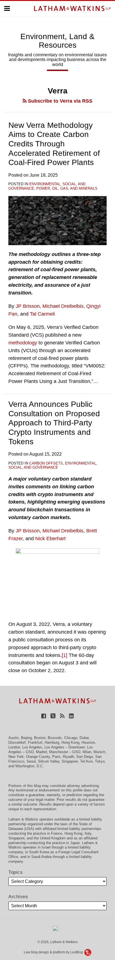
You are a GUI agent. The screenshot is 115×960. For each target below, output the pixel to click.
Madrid (41, 752)
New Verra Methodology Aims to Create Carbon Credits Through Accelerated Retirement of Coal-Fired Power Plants (54, 144)
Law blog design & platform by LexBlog (54, 952)
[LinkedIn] (71, 715)
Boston (39, 738)
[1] (64, 655)
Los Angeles (32, 747)
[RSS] (62, 715)
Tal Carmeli (42, 314)
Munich (99, 752)
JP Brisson (28, 306)
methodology (22, 343)
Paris (56, 757)
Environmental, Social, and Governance (52, 465)
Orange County (38, 757)
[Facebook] (43, 715)
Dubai (84, 738)
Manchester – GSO (64, 752)
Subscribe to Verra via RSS (59, 101)
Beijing (26, 738)
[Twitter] (53, 715)
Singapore (70, 761)
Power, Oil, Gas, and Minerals (66, 188)
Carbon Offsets (46, 463)
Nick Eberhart (50, 538)
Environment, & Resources (57, 40)
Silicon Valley (48, 761)
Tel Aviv (86, 761)
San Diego (84, 757)
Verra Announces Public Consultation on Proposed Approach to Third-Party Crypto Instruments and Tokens (54, 423)
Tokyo (100, 761)
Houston (88, 742)
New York (16, 757)
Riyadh (68, 757)
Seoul (31, 761)
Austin (13, 738)
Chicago (70, 738)
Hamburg (52, 742)
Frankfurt (35, 742)
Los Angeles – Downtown (64, 747)
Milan (87, 752)
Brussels (55, 738)
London (14, 747)
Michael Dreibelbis (62, 306)
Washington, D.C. (29, 766)
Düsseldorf (17, 742)
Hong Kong (70, 742)
